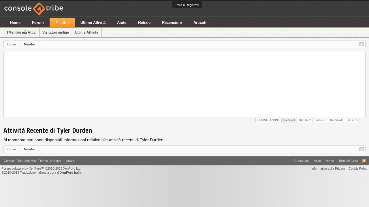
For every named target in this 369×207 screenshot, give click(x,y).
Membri (62, 22)
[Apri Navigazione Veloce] (361, 44)
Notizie (144, 22)
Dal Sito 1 (289, 120)
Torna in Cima (348, 160)
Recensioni (172, 22)
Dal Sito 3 (320, 120)
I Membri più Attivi (21, 32)
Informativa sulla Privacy (328, 168)
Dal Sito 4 (336, 120)
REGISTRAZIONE (268, 120)
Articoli (199, 22)
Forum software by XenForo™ (41, 168)
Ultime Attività (86, 32)
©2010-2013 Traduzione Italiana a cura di (41, 172)
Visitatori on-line (55, 32)
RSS (364, 160)
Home (15, 22)
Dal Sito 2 (305, 120)
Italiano (70, 160)
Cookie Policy (358, 168)
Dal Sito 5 (351, 120)
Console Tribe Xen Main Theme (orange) (32, 160)
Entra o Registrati (187, 5)
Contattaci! (301, 160)
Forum (38, 22)
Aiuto (122, 22)
